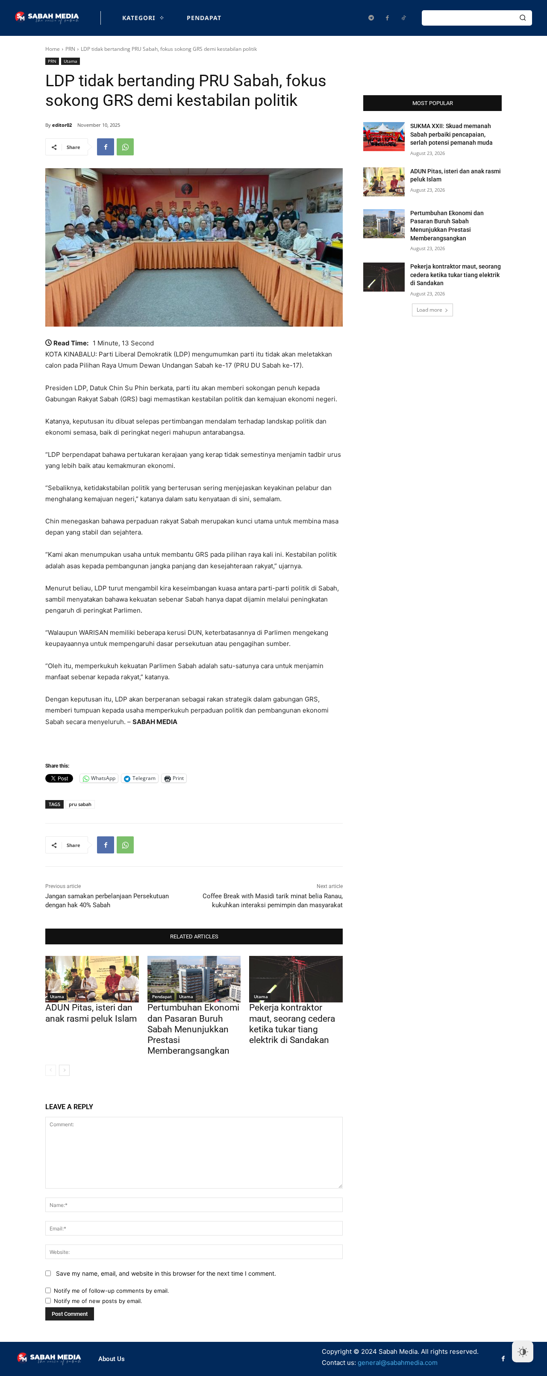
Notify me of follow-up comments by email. (111, 1290)
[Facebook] (387, 17)
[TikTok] (403, 17)
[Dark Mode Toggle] (522, 1351)
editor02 (62, 125)
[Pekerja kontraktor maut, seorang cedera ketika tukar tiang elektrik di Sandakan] (296, 979)
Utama (70, 61)
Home (52, 49)
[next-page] (64, 1070)
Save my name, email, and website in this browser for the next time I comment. (166, 1273)
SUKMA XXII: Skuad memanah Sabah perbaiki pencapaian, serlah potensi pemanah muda (451, 134)
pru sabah (80, 804)
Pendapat (162, 996)
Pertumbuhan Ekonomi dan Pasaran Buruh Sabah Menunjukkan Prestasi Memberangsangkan (193, 1029)
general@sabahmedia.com (398, 1362)
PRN (70, 49)
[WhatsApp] (125, 146)
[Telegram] (370, 17)
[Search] (522, 18)
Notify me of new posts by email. (98, 1300)
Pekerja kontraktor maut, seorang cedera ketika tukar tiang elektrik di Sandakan (292, 1023)
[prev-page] (50, 1070)
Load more (429, 309)
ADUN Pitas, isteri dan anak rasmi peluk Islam (91, 1012)
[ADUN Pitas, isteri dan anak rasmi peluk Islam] (92, 979)
